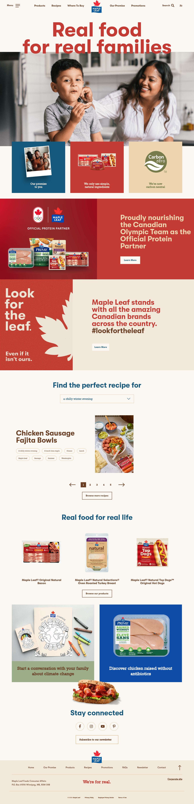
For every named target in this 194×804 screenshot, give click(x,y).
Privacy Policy (89, 797)
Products (39, 5)
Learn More (130, 260)
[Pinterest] (114, 726)
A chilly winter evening (27, 451)
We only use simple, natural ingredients (97, 185)
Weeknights (66, 458)
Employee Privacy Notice (106, 797)
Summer (51, 458)
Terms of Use (122, 797)
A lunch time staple (52, 451)
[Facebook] (80, 726)
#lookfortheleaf (118, 331)
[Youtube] (102, 726)
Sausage (37, 458)
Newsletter (142, 767)
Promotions (138, 5)
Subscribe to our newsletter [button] (95, 739)
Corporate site (175, 779)
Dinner (69, 451)
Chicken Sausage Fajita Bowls (45, 436)
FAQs (125, 767)
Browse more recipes (97, 495)
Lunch (81, 451)
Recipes (56, 5)
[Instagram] (91, 726)
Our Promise (117, 5)
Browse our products (97, 593)
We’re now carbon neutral (155, 185)
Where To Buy (75, 5)
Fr (181, 5)
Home (31, 767)
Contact (162, 767)
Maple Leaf (22, 458)
